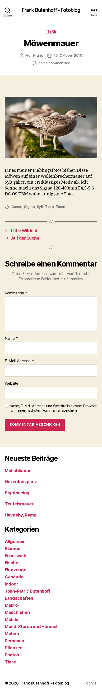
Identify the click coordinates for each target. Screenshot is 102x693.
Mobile (11, 619)
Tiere (51, 31)
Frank (38, 55)
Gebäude (14, 576)
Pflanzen (14, 647)
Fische (11, 562)
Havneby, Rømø (21, 514)
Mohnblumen (18, 470)
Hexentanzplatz (21, 481)
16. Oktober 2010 (68, 55)
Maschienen (17, 612)
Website (11, 383)
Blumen (12, 548)
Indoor (11, 583)
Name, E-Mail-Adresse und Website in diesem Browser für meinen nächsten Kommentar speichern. (53, 408)
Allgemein (15, 541)
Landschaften (19, 598)
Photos (12, 654)
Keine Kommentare (54, 63)
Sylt (40, 206)
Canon (16, 206)
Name (11, 338)
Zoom (60, 206)
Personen (14, 640)
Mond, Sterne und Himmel (31, 626)
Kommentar (16, 293)
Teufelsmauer (19, 503)
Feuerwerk (16, 555)
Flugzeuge (15, 569)
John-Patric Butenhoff (27, 591)
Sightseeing (17, 492)
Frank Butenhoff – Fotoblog (44, 683)
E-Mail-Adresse (19, 361)
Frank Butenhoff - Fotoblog (51, 10)
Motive (12, 633)
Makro (11, 605)
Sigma (29, 206)
